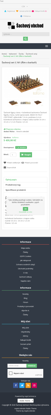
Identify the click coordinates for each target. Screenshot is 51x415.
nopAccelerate (29, 411)
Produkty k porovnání (25, 306)
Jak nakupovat (25, 260)
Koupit (28, 154)
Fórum (25, 302)
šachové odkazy (25, 277)
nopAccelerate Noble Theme (25, 408)
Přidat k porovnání (31, 163)
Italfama (15, 137)
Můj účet (25, 328)
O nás (25, 273)
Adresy (25, 336)
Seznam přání (25, 344)
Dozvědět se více (25, 212)
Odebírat (31, 366)
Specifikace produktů (16, 190)
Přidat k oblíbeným (13, 163)
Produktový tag (13, 185)
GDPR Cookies (25, 256)
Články (25, 252)
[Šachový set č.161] (13, 102)
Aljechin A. (25, 310)
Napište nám (25, 281)
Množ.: (6, 154)
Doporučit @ (11, 167)
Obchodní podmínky (25, 268)
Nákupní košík (25, 340)
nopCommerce (30, 396)
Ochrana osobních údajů (25, 264)
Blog (25, 298)
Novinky (25, 294)
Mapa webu (25, 248)
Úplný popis (11, 179)
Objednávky (25, 332)
